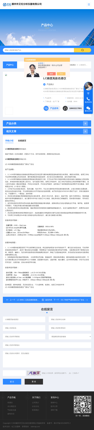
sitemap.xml (35, 426)
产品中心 (10, 65)
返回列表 (48, 300)
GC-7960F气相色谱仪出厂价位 (72, 300)
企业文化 (35, 406)
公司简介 (35, 402)
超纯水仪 (10, 414)
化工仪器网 (15, 426)
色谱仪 (10, 402)
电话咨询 (88, 102)
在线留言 (22, 140)
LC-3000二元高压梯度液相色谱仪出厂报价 (33, 300)
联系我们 (35, 410)
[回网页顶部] (88, 93)
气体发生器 (11, 410)
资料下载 (54, 410)
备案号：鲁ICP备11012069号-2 (58, 423)
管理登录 (25, 426)
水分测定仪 (11, 406)
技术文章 (54, 406)
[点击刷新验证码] (34, 373)
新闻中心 (54, 402)
